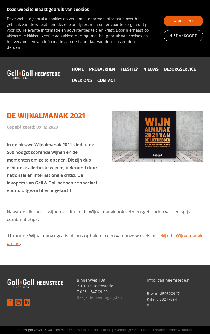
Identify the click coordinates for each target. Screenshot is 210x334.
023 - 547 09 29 (94, 291)
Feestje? (129, 69)
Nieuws (151, 69)
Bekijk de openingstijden (99, 297)
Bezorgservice (180, 69)
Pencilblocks (100, 329)
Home (78, 69)
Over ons (82, 80)
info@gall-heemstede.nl (169, 280)
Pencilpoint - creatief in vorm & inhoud (163, 329)
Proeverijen (102, 69)
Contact (106, 80)
